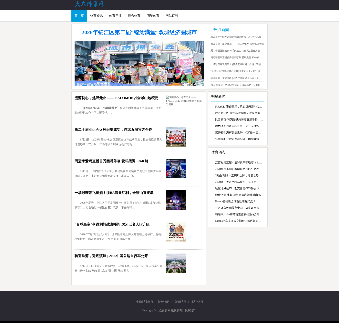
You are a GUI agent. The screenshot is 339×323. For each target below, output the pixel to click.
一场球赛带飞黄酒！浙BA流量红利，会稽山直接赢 (114, 193)
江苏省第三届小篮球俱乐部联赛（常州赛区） (239, 162)
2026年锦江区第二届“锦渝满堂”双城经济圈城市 (139, 32)
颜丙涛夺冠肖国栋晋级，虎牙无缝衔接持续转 (239, 126)
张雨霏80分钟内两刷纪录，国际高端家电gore (239, 139)
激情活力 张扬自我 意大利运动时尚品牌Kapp (239, 194)
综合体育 (134, 15)
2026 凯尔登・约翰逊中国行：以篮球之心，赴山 (236, 85)
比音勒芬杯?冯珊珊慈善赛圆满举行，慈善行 (239, 119)
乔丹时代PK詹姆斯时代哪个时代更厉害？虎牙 (239, 113)
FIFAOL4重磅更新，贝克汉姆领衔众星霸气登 (239, 106)
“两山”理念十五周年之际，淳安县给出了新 (239, 175)
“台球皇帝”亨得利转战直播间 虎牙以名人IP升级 (235, 71)
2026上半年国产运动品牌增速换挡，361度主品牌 (236, 37)
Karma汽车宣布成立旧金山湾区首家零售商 (239, 220)
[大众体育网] (93, 6)
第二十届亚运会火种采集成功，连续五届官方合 (235, 50)
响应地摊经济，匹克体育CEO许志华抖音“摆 (239, 188)
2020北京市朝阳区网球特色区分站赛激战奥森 (239, 169)
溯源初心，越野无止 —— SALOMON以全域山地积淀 (116, 98)
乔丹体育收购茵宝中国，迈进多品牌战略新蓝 (239, 207)
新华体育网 (164, 301)
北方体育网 (197, 301)
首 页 (79, 15)
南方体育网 (180, 301)
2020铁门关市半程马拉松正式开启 (235, 182)
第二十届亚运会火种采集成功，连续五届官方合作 (113, 129)
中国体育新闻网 (144, 301)
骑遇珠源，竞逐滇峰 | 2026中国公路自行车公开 (235, 78)
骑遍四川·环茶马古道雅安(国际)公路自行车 (239, 214)
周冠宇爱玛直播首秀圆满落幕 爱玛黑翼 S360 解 (235, 57)
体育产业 (115, 15)
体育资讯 (96, 15)
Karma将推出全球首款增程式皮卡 (235, 201)
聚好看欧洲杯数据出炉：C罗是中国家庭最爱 (239, 132)
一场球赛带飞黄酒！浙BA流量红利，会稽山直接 (236, 64)
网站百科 (172, 15)
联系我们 (190, 310)
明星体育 (153, 15)
